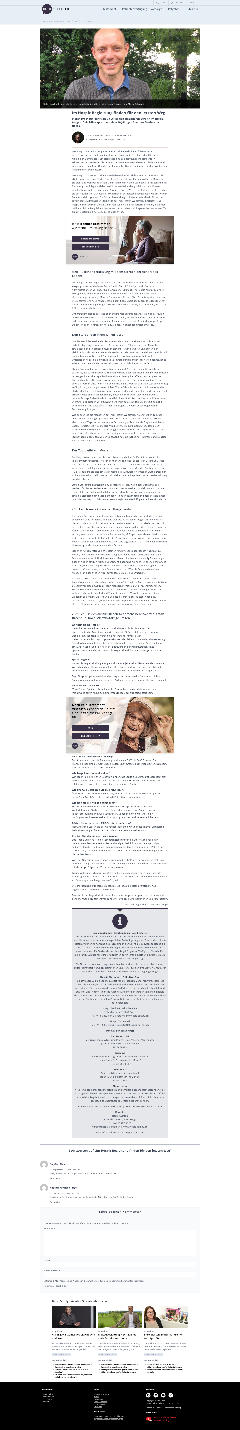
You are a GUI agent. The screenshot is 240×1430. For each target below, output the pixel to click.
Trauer (118, 139)
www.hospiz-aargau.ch (135, 1126)
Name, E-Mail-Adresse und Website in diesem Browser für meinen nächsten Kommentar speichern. (95, 1281)
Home (44, 21)
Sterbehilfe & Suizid (61, 1354)
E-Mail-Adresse (52, 1270)
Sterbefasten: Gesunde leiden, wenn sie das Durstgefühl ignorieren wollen (73, 1365)
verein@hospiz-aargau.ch (106, 1126)
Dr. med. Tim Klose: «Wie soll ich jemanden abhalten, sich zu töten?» (73, 1375)
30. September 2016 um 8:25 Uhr (64, 1193)
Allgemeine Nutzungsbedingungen (108, 1419)
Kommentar (51, 1228)
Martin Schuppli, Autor (100, 135)
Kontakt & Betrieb (101, 1394)
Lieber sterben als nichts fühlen (160, 1364)
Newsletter (98, 1399)
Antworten (55, 1178)
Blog (50, 21)
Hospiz (111, 139)
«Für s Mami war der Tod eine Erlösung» (118, 1372)
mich (90, 727)
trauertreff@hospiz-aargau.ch (133, 1024)
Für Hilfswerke (100, 1404)
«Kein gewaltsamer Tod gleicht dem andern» (120, 1369)
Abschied (103, 139)
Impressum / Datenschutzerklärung (109, 1416)
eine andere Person (90, 735)
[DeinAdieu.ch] (55, 9)
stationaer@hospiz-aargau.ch (133, 1015)
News (96, 1397)
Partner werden (100, 1402)
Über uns (98, 1407)
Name (48, 1260)
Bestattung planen (90, 238)
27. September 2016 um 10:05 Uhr (65, 1170)
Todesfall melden (90, 246)
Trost (124, 139)
